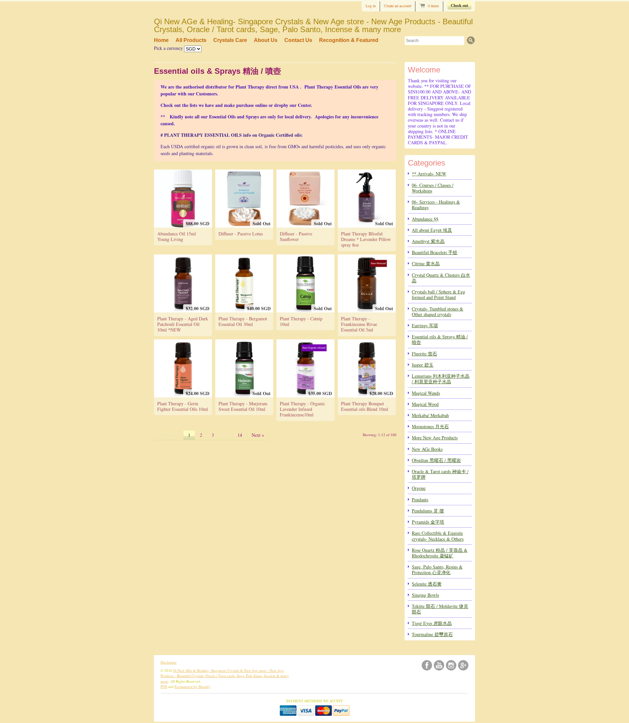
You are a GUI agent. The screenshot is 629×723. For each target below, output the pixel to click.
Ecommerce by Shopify (193, 686)
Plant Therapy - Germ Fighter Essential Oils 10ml (182, 406)
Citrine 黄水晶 (426, 263)
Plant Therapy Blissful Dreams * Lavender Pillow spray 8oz (366, 239)
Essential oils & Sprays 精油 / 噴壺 (440, 339)
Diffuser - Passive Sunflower (296, 236)
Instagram (451, 665)
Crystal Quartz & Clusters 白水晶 (441, 277)
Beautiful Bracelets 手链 (434, 252)
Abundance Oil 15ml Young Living (176, 236)
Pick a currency (169, 48)
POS (164, 686)
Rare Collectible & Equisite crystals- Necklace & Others (438, 535)
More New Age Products (435, 437)
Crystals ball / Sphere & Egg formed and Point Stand (438, 294)
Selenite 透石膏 (427, 584)
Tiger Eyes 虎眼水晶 (432, 623)
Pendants (420, 499)
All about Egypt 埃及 (432, 230)
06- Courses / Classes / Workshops (432, 187)
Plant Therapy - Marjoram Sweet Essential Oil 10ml (243, 406)
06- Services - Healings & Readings (436, 204)
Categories (426, 162)
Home (161, 40)
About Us (265, 40)
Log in (371, 5)
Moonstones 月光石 (430, 426)
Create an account (397, 5)
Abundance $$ (425, 219)
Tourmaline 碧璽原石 (432, 634)
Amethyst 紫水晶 (428, 241)
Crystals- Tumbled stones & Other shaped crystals (437, 311)
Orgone (419, 488)
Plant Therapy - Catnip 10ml (301, 321)
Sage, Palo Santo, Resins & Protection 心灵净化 (437, 569)
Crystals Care (230, 40)
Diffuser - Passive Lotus (241, 233)
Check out (459, 5)
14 (240, 435)
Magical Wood (425, 404)
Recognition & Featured (348, 40)
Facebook (427, 665)
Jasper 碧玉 (422, 365)
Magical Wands (426, 393)
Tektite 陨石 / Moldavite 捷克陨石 (440, 608)
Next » (258, 435)
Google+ (463, 665)
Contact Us (298, 40)
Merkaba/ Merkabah (430, 415)
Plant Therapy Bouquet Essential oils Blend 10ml (364, 406)
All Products (191, 40)
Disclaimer (169, 662)
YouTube (439, 665)
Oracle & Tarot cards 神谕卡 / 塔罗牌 (440, 474)
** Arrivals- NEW (429, 173)
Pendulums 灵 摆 (428, 510)
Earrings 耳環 (425, 325)
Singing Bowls (425, 595)
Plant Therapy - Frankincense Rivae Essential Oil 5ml (359, 324)
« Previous (169, 435)
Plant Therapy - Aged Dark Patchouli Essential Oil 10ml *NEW (182, 324)
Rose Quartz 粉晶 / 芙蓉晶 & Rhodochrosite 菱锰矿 (439, 552)
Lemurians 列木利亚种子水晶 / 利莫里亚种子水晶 (440, 378)
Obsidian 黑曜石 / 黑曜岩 (436, 460)
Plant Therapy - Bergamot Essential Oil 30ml (243, 321)
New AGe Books (427, 449)
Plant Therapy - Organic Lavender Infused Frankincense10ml (302, 409)
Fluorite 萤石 (424, 353)
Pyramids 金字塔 (428, 522)
